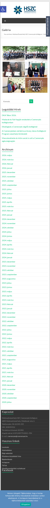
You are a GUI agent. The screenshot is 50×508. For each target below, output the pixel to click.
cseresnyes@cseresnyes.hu (18, 436)
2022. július (7, 330)
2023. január (7, 308)
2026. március (8, 159)
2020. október (8, 393)
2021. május (7, 364)
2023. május (7, 291)
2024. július (7, 232)
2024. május (7, 240)
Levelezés (5, 447)
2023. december (8, 261)
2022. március (8, 347)
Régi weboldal (7, 453)
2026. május (7, 155)
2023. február (7, 304)
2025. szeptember (9, 185)
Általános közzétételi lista (11, 456)
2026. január (7, 168)
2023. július (7, 283)
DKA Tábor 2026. (9, 115)
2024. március (8, 249)
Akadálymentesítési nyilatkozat (13, 468)
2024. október (8, 227)
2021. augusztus (9, 359)
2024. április (7, 244)
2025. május (7, 198)
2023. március (8, 300)
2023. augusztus (9, 278)
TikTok (4, 465)
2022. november (9, 317)
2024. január (7, 257)
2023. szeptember (9, 274)
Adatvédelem (7, 450)
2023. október (8, 270)
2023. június (7, 287)
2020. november (9, 389)
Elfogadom (25, 504)
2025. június (7, 193)
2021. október (8, 351)
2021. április (7, 368)
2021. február (7, 376)
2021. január (7, 381)
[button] (3, 9)
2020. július (7, 402)
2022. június (7, 334)
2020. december (8, 385)
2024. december (8, 219)
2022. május (7, 338)
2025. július (7, 189)
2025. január (7, 215)
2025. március (8, 206)
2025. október (8, 181)
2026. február (7, 164)
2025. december (8, 172)
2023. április (7, 295)
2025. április (7, 202)
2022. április (7, 342)
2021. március (8, 372)
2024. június (7, 236)
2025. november (9, 176)
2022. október (8, 321)
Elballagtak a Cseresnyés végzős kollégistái (19, 126)
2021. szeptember (9, 355)
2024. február (7, 253)
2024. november (9, 223)
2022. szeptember (9, 325)
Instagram (5, 462)
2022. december (8, 313)
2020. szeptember (9, 398)
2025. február (7, 210)
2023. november (9, 266)
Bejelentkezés (7, 459)
